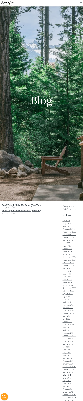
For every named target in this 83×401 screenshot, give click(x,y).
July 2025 (66, 243)
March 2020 (67, 358)
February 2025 (69, 251)
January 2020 (68, 364)
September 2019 (70, 369)
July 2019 (67, 375)
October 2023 (68, 291)
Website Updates (70, 209)
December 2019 (69, 366)
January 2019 (68, 392)
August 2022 (68, 316)
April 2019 (67, 383)
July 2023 (66, 296)
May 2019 (67, 380)
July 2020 (66, 347)
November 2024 (69, 260)
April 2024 (67, 277)
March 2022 (67, 321)
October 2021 (68, 324)
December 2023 (69, 288)
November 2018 (69, 397)
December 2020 (69, 335)
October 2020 (68, 341)
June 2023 (67, 299)
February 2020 (69, 361)
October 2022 (68, 310)
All (63, 218)
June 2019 (67, 378)
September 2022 (70, 313)
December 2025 (69, 232)
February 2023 (69, 305)
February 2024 (69, 282)
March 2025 (67, 248)
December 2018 (69, 394)
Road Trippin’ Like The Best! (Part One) (21, 210)
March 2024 (67, 279)
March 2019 (67, 386)
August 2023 (68, 293)
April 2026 (67, 226)
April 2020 (67, 355)
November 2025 (69, 234)
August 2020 (68, 344)
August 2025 (68, 240)
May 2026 (67, 223)
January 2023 (68, 307)
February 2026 (69, 229)
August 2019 (68, 372)
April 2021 (67, 330)
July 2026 (66, 220)
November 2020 (69, 338)
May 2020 (67, 352)
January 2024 (68, 285)
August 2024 (68, 268)
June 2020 (67, 350)
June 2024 (67, 271)
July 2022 (66, 319)
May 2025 (67, 246)
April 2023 (67, 302)
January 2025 (68, 254)
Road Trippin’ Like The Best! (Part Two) (21, 205)
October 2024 (68, 262)
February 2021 (69, 333)
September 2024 (70, 265)
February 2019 (69, 389)
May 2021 (67, 327)
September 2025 (70, 237)
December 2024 (69, 257)
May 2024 (67, 274)
